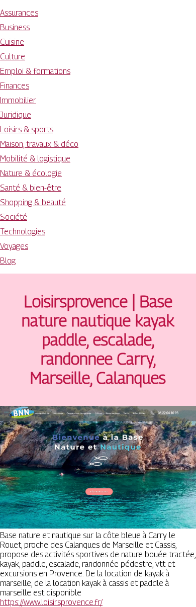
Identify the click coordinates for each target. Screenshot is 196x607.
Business (15, 27)
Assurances (19, 13)
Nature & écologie (31, 173)
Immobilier (18, 100)
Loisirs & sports (26, 129)
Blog (8, 261)
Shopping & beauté (33, 202)
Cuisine (12, 42)
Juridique (15, 115)
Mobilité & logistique (35, 158)
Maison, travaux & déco (39, 144)
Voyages (14, 246)
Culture (12, 56)
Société (13, 217)
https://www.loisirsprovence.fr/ (51, 602)
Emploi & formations (35, 71)
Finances (14, 86)
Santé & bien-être (30, 188)
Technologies (22, 231)
